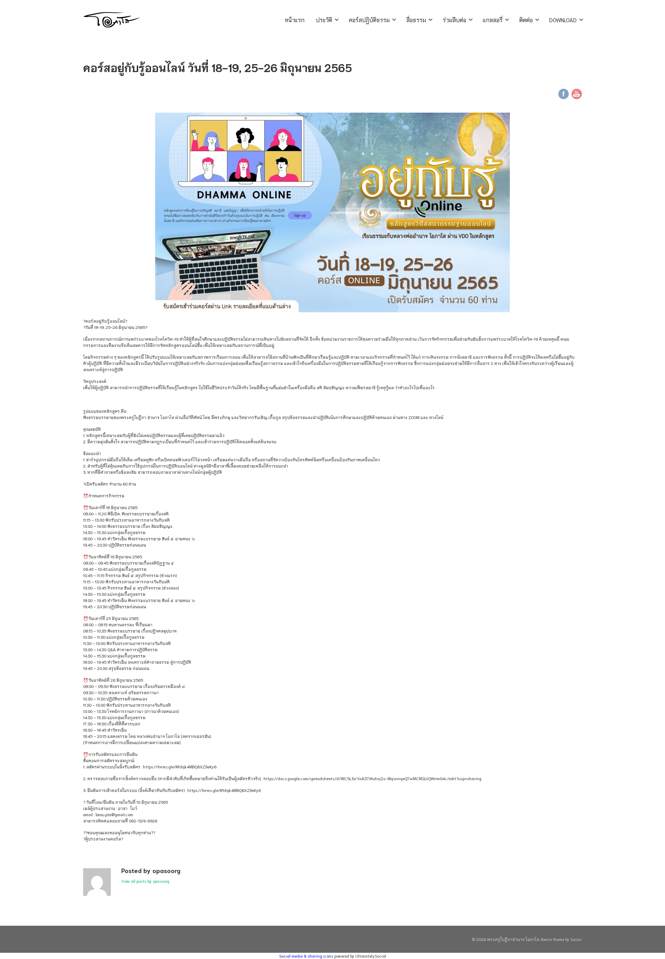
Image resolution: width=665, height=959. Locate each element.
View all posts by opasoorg (145, 880)
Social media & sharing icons (306, 955)
